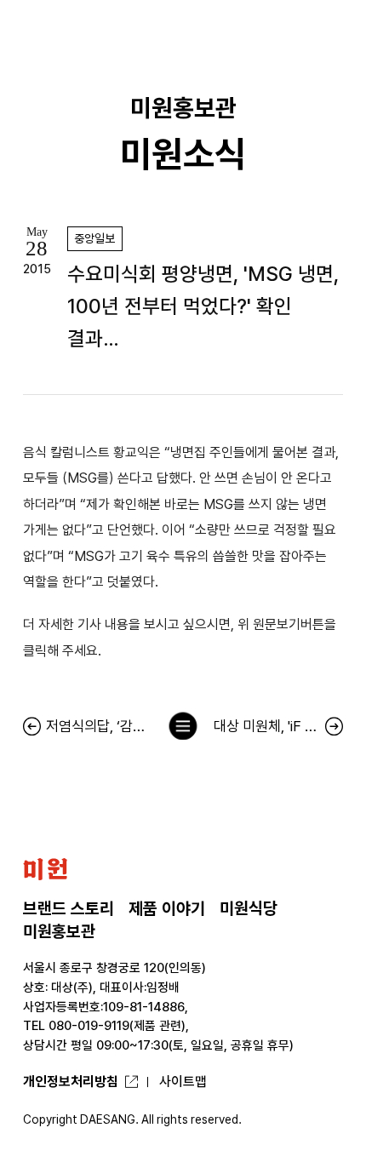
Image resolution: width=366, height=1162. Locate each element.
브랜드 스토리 (68, 909)
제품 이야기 (167, 909)
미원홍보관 (59, 932)
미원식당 (248, 909)
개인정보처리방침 (70, 1081)
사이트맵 (183, 1081)
